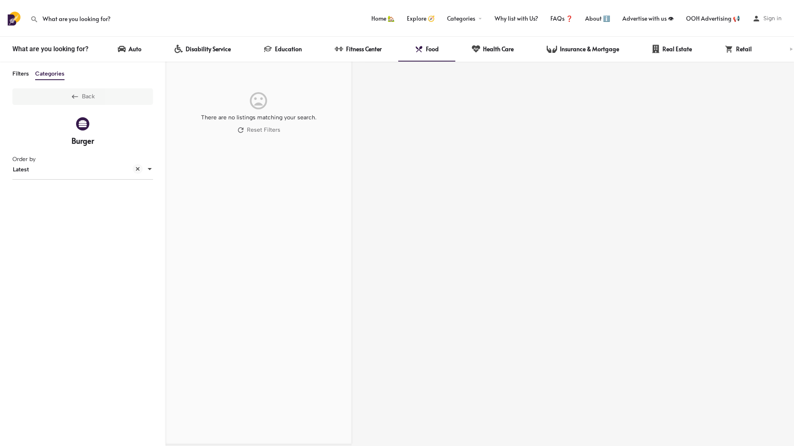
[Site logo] (15, 17)
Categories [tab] (50, 73)
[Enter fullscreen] (784, 100)
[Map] (573, 254)
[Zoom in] (784, 72)
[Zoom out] (784, 84)
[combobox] (82, 170)
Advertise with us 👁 (648, 18)
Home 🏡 (383, 18)
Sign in (772, 18)
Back (88, 96)
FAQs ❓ (561, 18)
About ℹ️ (597, 18)
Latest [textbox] (21, 169)
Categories (461, 18)
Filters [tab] (20, 73)
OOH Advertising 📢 (713, 18)
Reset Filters (263, 129)
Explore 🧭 (421, 18)
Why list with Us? (516, 18)
